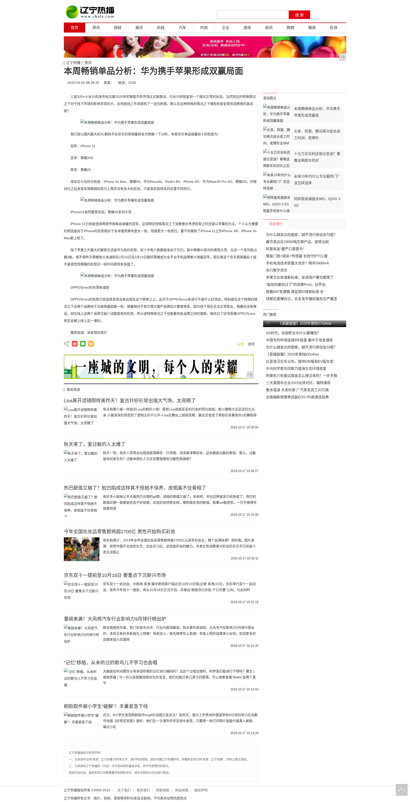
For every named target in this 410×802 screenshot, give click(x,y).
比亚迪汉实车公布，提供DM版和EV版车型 (299, 361)
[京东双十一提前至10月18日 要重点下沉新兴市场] (81, 593)
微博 (298, 82)
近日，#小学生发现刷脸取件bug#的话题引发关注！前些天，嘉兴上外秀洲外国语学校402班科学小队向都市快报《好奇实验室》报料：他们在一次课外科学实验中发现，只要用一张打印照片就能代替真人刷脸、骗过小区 (180, 721)
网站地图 (181, 790)
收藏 (340, 82)
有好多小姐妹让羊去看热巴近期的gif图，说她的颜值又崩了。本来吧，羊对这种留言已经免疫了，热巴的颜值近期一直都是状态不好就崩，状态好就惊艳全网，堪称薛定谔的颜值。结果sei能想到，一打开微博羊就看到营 (180, 502)
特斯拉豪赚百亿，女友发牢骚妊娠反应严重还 (301, 299)
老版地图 (162, 790)
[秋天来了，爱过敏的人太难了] (81, 462)
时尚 (204, 28)
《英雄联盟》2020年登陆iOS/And (292, 354)
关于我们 (124, 790)
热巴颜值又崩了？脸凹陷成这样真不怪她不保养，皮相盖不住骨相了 (135, 488)
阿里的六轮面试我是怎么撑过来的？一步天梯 (301, 376)
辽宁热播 (73, 63)
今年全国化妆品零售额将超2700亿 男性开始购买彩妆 (119, 531)
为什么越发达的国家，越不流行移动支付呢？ (301, 235)
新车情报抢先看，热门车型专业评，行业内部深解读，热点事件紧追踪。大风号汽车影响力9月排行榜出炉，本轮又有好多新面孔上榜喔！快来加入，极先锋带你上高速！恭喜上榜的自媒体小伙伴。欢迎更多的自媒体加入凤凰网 (179, 633)
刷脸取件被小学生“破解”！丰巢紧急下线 (106, 706)
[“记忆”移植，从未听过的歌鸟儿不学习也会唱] (81, 680)
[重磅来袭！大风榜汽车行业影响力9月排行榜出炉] (81, 636)
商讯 (269, 28)
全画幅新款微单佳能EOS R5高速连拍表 (297, 397)
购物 (290, 28)
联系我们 (143, 790)
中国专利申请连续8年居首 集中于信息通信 (299, 340)
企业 (225, 28)
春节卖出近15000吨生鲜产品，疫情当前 (297, 242)
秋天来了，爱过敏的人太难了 (95, 444)
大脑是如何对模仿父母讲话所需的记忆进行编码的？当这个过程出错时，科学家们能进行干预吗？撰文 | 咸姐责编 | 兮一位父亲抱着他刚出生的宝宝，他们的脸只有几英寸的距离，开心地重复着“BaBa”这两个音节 (179, 677)
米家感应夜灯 (97, 332)
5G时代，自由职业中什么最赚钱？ (293, 333)
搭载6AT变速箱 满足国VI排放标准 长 (295, 292)
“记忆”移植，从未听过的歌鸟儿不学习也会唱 (110, 662)
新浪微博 (75, 344)
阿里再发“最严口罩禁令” (285, 249)
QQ (326, 82)
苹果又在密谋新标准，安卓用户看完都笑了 (300, 277)
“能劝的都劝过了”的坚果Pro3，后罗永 (296, 284)
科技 (161, 28)
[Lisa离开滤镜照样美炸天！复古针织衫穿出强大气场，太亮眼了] (81, 418)
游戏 (247, 28)
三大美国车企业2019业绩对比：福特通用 (298, 383)
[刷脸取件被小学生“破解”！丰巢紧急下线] (81, 724)
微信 (312, 82)
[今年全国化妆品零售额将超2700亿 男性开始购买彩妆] (81, 549)
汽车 (182, 28)
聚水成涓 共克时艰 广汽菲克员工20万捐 (297, 390)
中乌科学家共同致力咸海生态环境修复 (296, 368)
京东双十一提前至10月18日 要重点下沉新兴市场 (115, 575)
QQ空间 (91, 344)
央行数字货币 (276, 270)
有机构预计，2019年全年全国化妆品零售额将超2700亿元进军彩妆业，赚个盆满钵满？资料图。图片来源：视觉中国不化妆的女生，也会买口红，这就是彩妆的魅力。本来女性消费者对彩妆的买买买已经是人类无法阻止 (179, 546)
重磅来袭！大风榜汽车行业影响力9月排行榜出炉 (115, 619)
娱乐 (139, 28)
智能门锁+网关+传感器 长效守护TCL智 (297, 256)
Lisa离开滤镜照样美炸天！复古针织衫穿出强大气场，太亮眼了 (130, 400)
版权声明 (201, 790)
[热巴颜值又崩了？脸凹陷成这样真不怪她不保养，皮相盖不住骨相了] (81, 505)
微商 (312, 28)
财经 (117, 28)
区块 (333, 28)
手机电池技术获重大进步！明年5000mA (297, 263)
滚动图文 (269, 98)
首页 (74, 28)
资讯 (96, 28)
